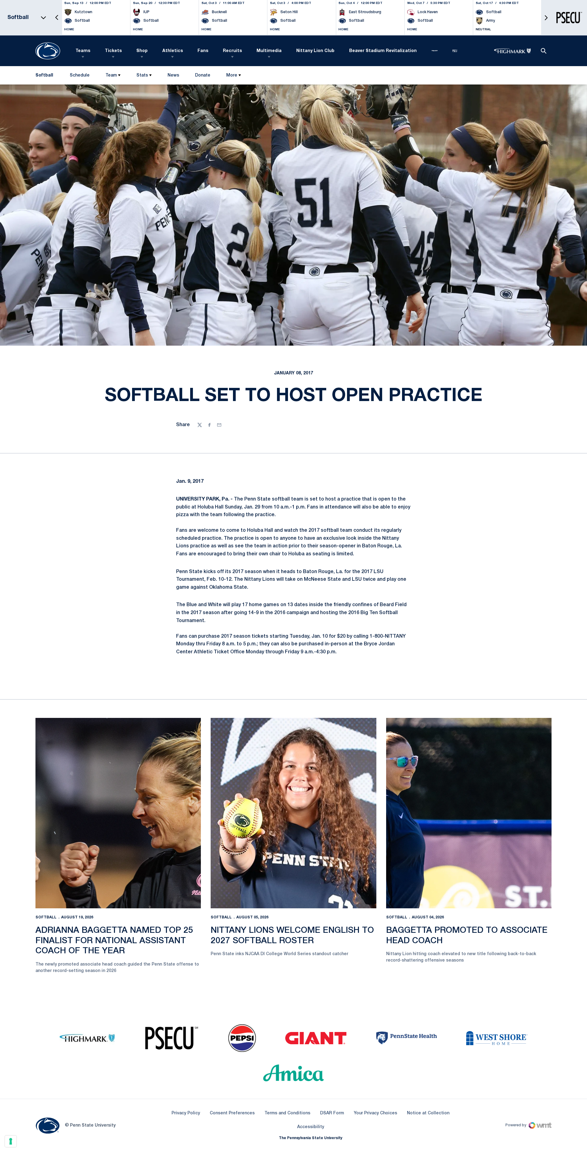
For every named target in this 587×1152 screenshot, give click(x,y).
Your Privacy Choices (375, 1113)
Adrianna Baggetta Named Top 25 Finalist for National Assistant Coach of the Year (114, 941)
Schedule (80, 75)
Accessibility (310, 1127)
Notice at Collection (428, 1113)
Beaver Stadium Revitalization (383, 51)
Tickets (113, 51)
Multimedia (269, 51)
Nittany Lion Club (315, 51)
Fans (203, 51)
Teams (83, 51)
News (173, 75)
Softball (46, 917)
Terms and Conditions (287, 1113)
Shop (142, 51)
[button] (57, 17)
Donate (202, 76)
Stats (142, 75)
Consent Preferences (232, 1113)
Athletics (172, 51)
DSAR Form (332, 1113)
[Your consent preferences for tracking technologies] (11, 1141)
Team (111, 75)
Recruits (232, 51)
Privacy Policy (186, 1113)
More (231, 75)
